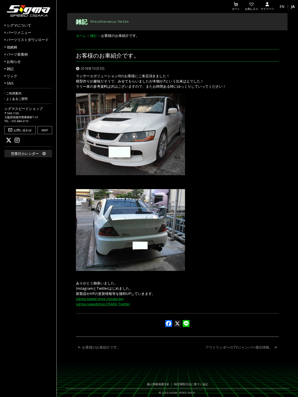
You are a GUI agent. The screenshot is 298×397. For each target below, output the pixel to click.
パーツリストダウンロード (28, 39)
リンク (12, 76)
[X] (177, 324)
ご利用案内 (13, 93)
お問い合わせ (23, 130)
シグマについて (19, 25)
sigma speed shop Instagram (99, 298)
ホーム (81, 35)
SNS (10, 83)
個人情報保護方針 (158, 384)
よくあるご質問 (16, 99)
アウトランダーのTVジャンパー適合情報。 (239, 347)
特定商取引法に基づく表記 (191, 384)
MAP (44, 130)
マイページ (267, 9)
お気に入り (251, 9)
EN (282, 6)
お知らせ (14, 61)
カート (236, 9)
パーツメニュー (19, 32)
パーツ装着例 (17, 54)
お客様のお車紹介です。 (101, 347)
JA (293, 6)
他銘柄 (12, 47)
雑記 (10, 68)
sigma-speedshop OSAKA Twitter (103, 304)
